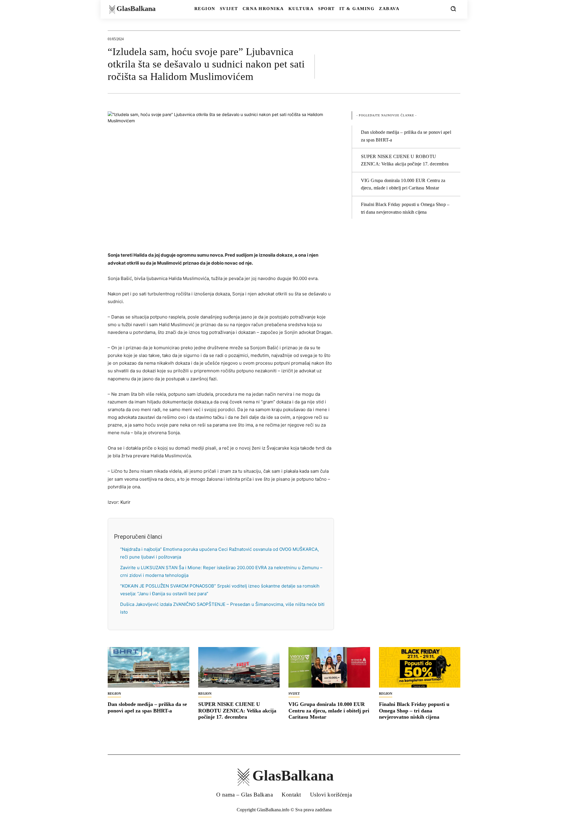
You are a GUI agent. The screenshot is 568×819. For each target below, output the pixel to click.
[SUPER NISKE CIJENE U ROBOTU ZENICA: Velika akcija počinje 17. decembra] (239, 667)
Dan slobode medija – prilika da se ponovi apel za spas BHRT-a (147, 707)
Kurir (125, 502)
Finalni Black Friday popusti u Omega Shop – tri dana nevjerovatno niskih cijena (414, 710)
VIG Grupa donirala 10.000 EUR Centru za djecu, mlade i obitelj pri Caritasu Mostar (328, 710)
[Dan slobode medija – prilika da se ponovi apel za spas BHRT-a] (148, 667)
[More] (454, 66)
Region (114, 693)
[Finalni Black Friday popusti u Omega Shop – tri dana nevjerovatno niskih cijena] (420, 667)
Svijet (294, 693)
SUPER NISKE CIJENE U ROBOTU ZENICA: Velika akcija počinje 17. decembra (237, 710)
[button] (453, 8)
